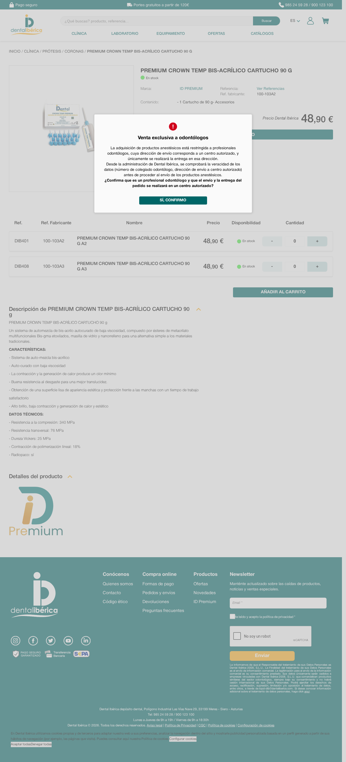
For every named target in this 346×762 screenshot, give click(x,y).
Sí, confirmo (173, 200)
